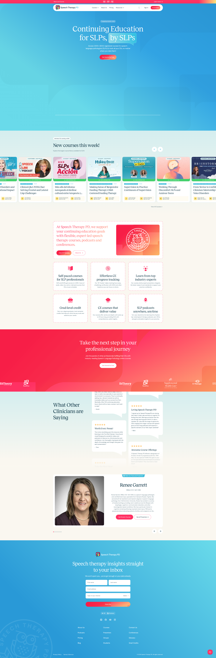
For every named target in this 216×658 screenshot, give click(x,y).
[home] (67, 7)
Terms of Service (68, 654)
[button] (95, 7)
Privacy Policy (57, 654)
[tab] (53, 206)
